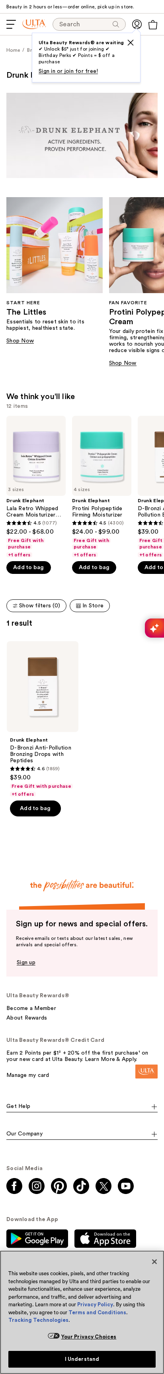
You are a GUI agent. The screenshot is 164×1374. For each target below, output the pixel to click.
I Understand (82, 1359)
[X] (130, 42)
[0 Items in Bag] (153, 25)
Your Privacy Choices (89, 1336)
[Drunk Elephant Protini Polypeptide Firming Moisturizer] (101, 487)
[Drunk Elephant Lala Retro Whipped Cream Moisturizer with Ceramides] (36, 487)
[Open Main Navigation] (11, 24)
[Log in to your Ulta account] (137, 24)
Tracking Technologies (38, 1320)
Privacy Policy (95, 1304)
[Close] (154, 1261)
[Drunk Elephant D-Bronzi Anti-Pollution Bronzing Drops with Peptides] (42, 719)
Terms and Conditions (97, 1312)
